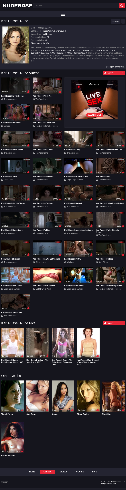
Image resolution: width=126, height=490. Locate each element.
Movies (80, 472)
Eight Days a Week (75, 180)
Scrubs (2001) (66, 50)
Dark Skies (8, 180)
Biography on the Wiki (40, 43)
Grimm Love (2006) (64, 53)
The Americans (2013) (50, 50)
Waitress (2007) (80, 53)
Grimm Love (40, 262)
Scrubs (7, 126)
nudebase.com (118, 481)
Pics (94, 472)
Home (32, 472)
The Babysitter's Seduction (46, 126)
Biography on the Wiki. (115, 67)
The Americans (10, 99)
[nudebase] (17, 5)
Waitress (70, 262)
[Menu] (63, 14)
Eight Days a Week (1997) (84, 50)
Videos (64, 472)
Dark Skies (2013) (103, 50)
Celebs (47, 472)
